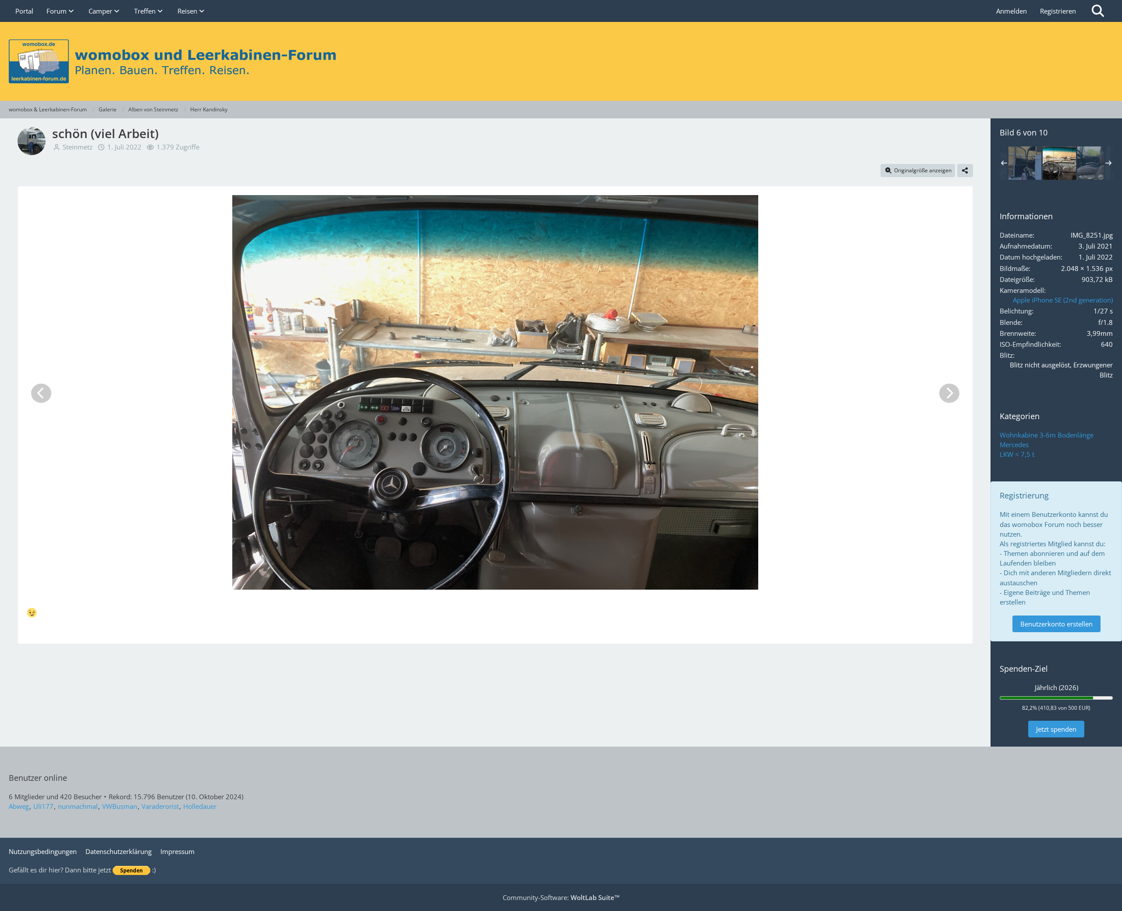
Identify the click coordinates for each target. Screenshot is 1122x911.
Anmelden (1011, 11)
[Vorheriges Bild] (41, 393)
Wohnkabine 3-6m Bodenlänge (1047, 435)
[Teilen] (965, 170)
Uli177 (43, 806)
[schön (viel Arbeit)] (1059, 163)
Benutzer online (38, 777)
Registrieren (1058, 11)
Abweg (19, 806)
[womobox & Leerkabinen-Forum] (561, 61)
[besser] (1024, 163)
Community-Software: (561, 897)
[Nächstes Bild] (949, 393)
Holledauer (200, 806)
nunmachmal (78, 806)
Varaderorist (160, 806)
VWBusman (119, 806)
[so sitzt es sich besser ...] (1094, 163)
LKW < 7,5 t (1017, 454)
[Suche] (1098, 11)
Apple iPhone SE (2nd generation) (1063, 299)
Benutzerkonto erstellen (1056, 623)
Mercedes (1014, 444)
